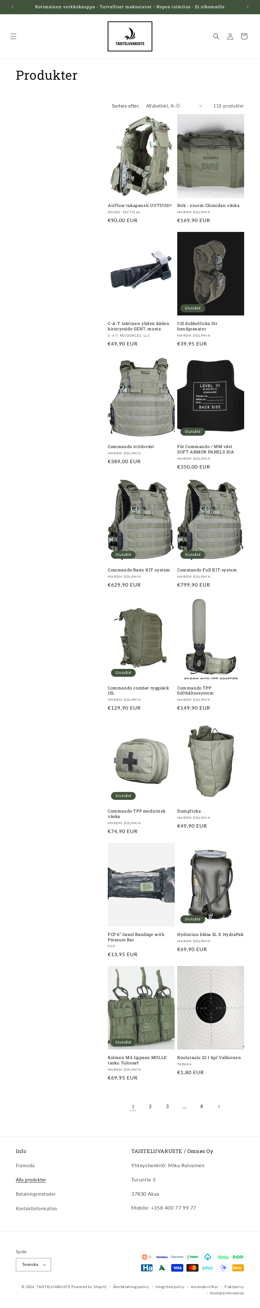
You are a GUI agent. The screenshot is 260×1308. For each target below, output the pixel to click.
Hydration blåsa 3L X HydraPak (210, 934)
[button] (13, 36)
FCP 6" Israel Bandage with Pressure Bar (136, 937)
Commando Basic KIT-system (139, 570)
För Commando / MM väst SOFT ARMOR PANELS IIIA (205, 449)
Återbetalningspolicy (131, 1287)
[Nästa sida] (219, 1106)
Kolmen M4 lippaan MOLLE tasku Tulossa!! (137, 1060)
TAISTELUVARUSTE (53, 1287)
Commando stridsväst (131, 446)
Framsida (25, 1165)
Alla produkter (31, 1179)
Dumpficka (189, 811)
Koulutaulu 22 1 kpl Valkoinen (209, 1057)
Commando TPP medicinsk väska (137, 813)
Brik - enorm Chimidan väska (208, 205)
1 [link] (133, 1106)
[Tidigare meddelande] (12, 7)
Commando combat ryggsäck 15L (138, 690)
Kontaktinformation (36, 1208)
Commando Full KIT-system (207, 570)
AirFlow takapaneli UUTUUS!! (140, 205)
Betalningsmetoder (35, 1194)
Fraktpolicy (234, 1287)
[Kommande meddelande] (248, 7)
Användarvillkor (204, 1287)
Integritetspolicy (170, 1287)
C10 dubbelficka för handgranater (197, 326)
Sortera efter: (126, 106)
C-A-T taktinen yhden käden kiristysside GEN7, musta (139, 326)
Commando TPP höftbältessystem (195, 690)
